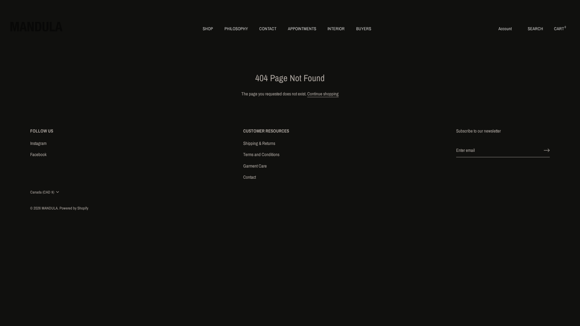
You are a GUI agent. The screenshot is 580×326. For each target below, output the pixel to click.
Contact (249, 177)
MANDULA (50, 208)
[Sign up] (547, 150)
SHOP (208, 28)
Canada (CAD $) (42, 192)
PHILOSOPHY (236, 28)
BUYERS (363, 28)
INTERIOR (336, 28)
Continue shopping (323, 94)
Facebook (38, 154)
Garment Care (255, 166)
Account (505, 28)
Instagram (38, 143)
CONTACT (267, 28)
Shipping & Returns (259, 143)
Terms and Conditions (261, 154)
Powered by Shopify (74, 208)
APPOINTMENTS (302, 28)
